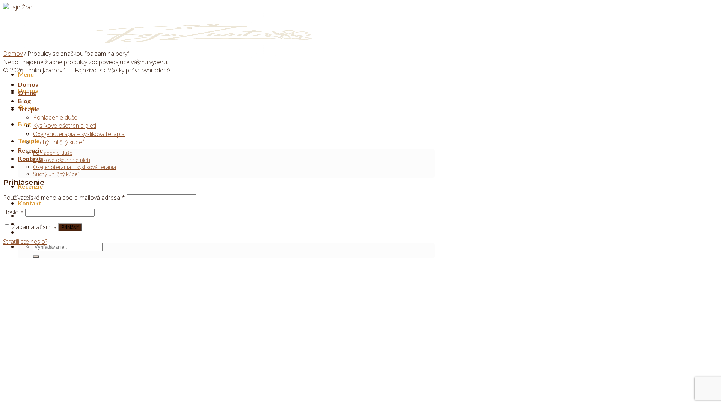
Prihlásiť (70, 227)
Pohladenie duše (52, 152)
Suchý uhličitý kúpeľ (56, 174)
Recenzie (30, 150)
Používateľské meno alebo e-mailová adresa (64, 198)
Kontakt (29, 203)
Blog (24, 124)
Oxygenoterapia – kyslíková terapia (74, 167)
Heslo (13, 212)
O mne (27, 92)
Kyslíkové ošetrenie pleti (61, 160)
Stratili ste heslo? (25, 241)
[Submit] (36, 256)
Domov (13, 54)
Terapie (28, 108)
